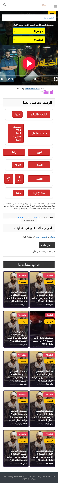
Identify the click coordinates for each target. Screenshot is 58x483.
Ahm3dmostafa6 (32, 88)
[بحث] (5, 4)
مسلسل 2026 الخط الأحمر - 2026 (17, 133)
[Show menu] (55, 6)
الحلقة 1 (38, 218)
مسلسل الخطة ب (19, 218)
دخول (52, 236)
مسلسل (28, 218)
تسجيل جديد (41, 236)
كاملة (33, 218)
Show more (29, 220)
